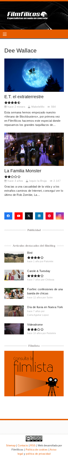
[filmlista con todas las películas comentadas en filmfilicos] (34, 395)
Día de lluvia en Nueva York (45, 307)
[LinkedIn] (39, 216)
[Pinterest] (50, 216)
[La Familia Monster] (34, 149)
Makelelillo (37, 106)
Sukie (50, 297)
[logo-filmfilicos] (27, 15)
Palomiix (48, 261)
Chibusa (49, 279)
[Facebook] (8, 216)
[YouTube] (19, 216)
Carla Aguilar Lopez (38, 315)
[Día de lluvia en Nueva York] (14, 310)
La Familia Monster (22, 171)
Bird (29, 252)
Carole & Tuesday (38, 271)
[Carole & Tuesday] (14, 275)
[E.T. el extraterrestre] (34, 75)
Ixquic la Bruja (38, 180)
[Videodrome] (14, 328)
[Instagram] (60, 216)
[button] (5, 34)
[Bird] (14, 256)
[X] (29, 216)
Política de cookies (37, 449)
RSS (33, 445)
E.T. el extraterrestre (24, 96)
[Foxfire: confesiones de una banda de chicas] (14, 293)
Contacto (23, 445)
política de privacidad (38, 453)
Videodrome (35, 324)
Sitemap (10, 445)
